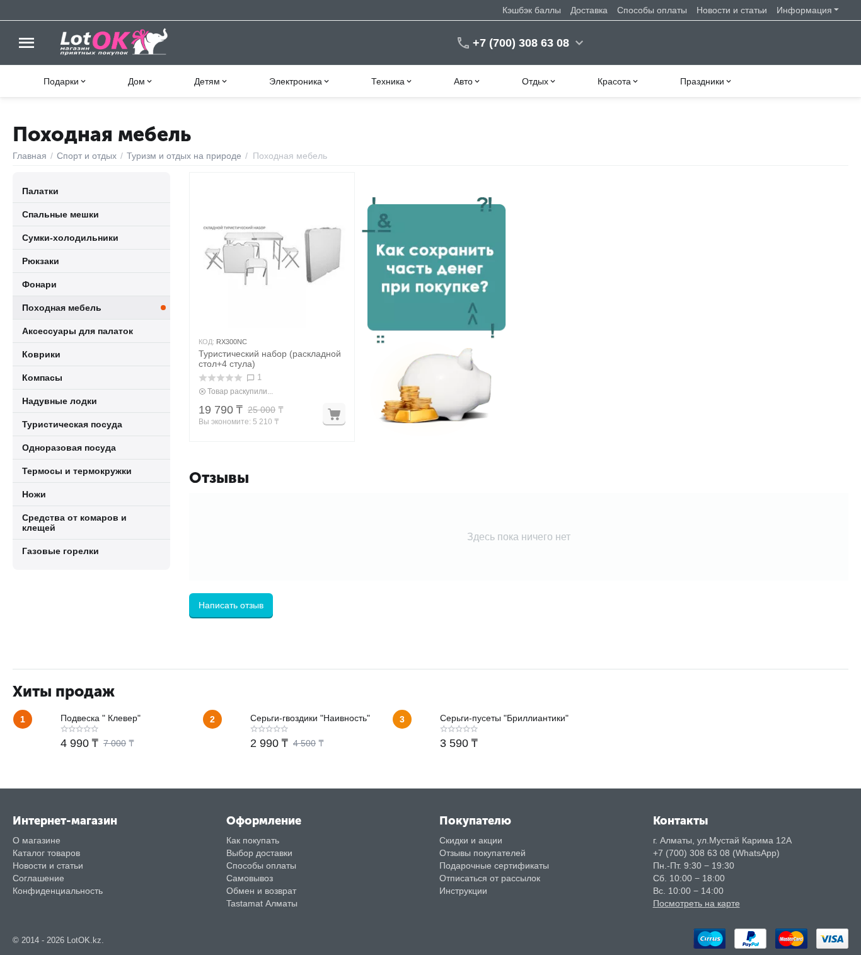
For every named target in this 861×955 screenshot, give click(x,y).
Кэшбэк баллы (531, 10)
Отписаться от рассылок (489, 878)
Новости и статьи (731, 10)
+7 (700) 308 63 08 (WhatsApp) (716, 853)
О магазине (37, 840)
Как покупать (252, 840)
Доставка (589, 10)
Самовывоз (249, 878)
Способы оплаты (652, 10)
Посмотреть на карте (696, 903)
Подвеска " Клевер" (101, 718)
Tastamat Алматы (262, 903)
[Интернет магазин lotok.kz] (114, 42)
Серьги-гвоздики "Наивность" (310, 718)
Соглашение (38, 878)
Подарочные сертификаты (494, 865)
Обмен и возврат (261, 891)
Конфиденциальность (58, 891)
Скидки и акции (470, 840)
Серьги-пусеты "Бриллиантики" (504, 718)
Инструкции (463, 891)
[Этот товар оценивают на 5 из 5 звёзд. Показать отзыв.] (220, 378)
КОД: (206, 341)
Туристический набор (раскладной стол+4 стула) (270, 359)
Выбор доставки (259, 853)
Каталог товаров (46, 853)
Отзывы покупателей (482, 853)
